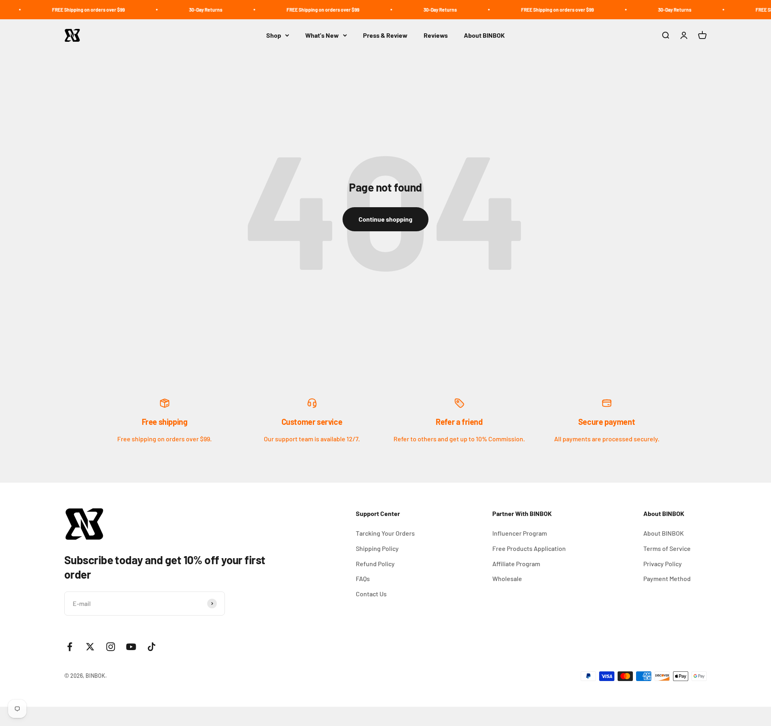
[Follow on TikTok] (151, 646)
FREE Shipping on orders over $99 (73, 9)
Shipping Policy (377, 548)
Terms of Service (667, 548)
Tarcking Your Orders (385, 533)
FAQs (363, 578)
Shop (273, 35)
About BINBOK (484, 35)
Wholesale (507, 578)
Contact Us (371, 594)
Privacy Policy (662, 563)
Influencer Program (519, 533)
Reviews (436, 35)
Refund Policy (375, 563)
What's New (322, 35)
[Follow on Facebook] (69, 646)
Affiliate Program (516, 563)
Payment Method (667, 578)
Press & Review (385, 35)
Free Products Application (529, 548)
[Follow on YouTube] (131, 646)
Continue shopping (385, 219)
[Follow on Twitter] (90, 646)
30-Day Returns (191, 9)
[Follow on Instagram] (110, 646)
